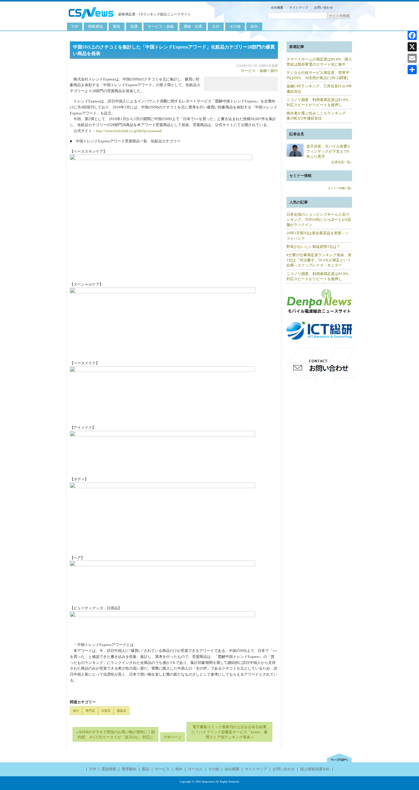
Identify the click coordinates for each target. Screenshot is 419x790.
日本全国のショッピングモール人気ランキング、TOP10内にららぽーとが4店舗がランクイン (318, 219)
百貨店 (106, 710)
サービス (162, 769)
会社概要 (277, 7)
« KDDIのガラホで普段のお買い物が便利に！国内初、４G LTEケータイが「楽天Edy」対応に (115, 734)
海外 (178, 769)
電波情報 (108, 769)
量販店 (121, 710)
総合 (254, 26)
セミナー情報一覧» (340, 188)
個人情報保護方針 (315, 769)
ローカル (195, 769)
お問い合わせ (323, 7)
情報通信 (95, 26)
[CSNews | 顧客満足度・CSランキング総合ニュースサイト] (91, 19)
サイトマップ (298, 7)
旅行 (274, 70)
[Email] (412, 58)
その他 (235, 26)
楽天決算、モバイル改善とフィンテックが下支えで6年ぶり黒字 (328, 151)
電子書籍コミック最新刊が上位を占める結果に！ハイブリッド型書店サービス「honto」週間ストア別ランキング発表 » (229, 732)
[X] (412, 46)
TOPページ (173, 737)
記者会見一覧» (341, 162)
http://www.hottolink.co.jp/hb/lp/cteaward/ (129, 131)
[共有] (412, 69)
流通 (134, 26)
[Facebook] (412, 35)
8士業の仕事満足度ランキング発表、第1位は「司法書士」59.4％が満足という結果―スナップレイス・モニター (318, 260)
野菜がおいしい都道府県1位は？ (313, 247)
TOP (74, 26)
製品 (145, 769)
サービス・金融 (161, 26)
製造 (116, 26)
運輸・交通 (193, 26)
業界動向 (129, 769)
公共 (215, 26)
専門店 (90, 710)
